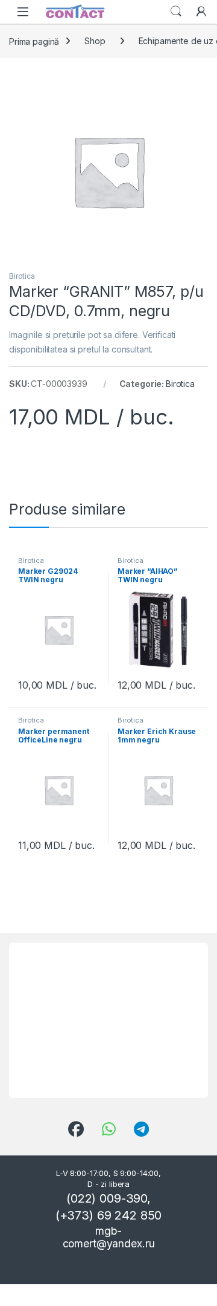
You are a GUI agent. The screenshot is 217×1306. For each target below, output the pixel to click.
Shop (94, 41)
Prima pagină (34, 41)
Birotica (22, 276)
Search (176, 11)
